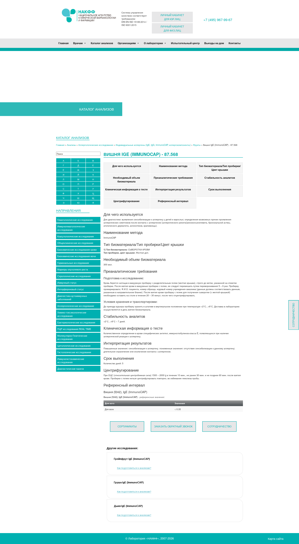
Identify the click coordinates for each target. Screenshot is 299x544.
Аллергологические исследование (95, 144)
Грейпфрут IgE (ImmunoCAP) (132, 459)
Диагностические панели (70, 368)
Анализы (71, 144)
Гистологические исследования (74, 352)
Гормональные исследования (73, 262)
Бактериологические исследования (76, 322)
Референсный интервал (173, 201)
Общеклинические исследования (75, 242)
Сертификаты (127, 426)
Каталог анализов (102, 43)
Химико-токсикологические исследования (71, 314)
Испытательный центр (185, 43)
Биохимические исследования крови (77, 249)
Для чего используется (126, 166)
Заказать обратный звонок (173, 426)
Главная (63, 43)
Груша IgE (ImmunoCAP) (129, 482)
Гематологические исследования (75, 219)
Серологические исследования (74, 276)
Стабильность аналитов (219, 177)
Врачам (78, 43)
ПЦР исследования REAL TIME (74, 329)
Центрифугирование (127, 201)
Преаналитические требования (173, 177)
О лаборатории (153, 43)
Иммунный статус (67, 282)
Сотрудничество (219, 426)
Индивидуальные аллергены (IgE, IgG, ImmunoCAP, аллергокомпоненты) (153, 144)
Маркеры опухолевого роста (72, 269)
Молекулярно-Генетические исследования (72, 337)
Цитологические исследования (73, 345)
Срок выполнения (219, 189)
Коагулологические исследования (75, 236)
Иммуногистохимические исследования (70, 360)
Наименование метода (173, 166)
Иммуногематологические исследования (71, 228)
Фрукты (197, 144)
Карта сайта (275, 539)
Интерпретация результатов (173, 189)
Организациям (127, 43)
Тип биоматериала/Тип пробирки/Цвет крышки (220, 168)
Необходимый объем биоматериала (126, 179)
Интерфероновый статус (70, 289)
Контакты (235, 43)
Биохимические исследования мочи (76, 256)
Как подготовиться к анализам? (134, 468)
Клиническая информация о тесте (126, 189)
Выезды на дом (214, 43)
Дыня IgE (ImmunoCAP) (128, 506)
